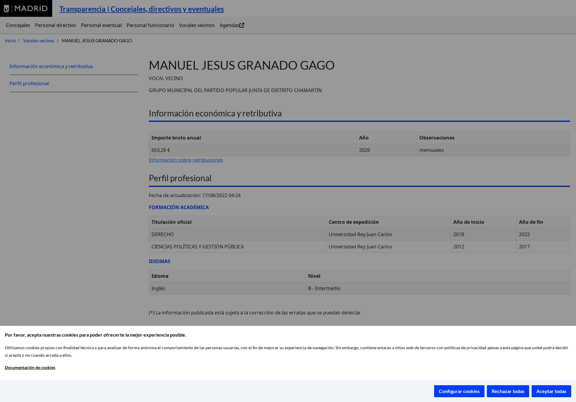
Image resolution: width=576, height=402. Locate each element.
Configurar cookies (459, 391)
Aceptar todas (551, 391)
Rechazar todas (508, 391)
